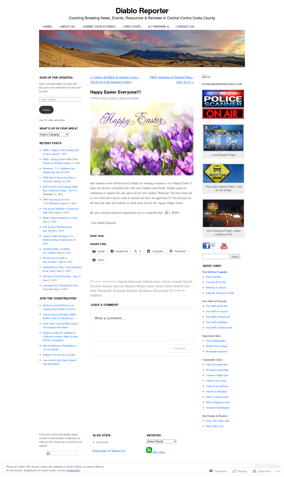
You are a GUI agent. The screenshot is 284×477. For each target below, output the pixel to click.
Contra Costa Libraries (217, 386)
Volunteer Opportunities (218, 407)
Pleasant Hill (105, 290)
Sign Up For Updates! (56, 77)
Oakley (151, 286)
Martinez (130, 286)
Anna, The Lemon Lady (218, 420)
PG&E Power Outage (216, 346)
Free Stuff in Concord (216, 311)
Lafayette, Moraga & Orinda (220, 292)
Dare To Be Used (214, 426)
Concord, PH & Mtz (216, 282)
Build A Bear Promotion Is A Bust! (60, 217)
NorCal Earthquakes (216, 340)
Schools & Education (216, 391)
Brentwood (134, 281)
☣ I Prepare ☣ (158, 26)
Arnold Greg (49, 314)
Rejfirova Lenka (51, 332)
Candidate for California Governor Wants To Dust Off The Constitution (60, 336)
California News (151, 281)
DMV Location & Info (217, 396)
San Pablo (131, 290)
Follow (46, 109)
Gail (45, 345)
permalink (96, 295)
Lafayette (119, 286)
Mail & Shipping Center (218, 402)
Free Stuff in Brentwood (218, 316)
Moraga (141, 286)
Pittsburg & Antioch (216, 287)
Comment (179, 348)
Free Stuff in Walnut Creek (219, 327)
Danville (188, 281)
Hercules (107, 286)
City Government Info (217, 364)
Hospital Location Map (217, 369)
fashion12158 (49, 354)
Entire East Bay (213, 276)
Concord (177, 281)
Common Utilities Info (217, 375)
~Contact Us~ (185, 26)
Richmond (119, 290)
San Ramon (145, 290)
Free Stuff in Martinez (217, 322)
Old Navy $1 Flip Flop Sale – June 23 (62, 276)
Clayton (165, 281)
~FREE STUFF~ (132, 26)
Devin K (47, 305)
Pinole (168, 286)
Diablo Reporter (142, 10)
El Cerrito (95, 286)
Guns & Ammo (67, 354)
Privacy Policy (100, 450)
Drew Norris (49, 323)
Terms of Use (118, 450)
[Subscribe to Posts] (149, 452)
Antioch (122, 281)
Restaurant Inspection (216, 351)
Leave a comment (129, 98)
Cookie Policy (73, 470)
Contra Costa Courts (216, 380)
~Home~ (47, 26)
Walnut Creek (160, 290)
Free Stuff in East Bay (217, 305)
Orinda (160, 286)
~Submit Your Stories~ (99, 26)
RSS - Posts (159, 452)
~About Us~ (67, 26)
